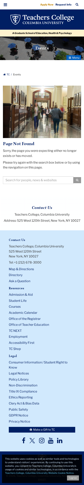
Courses (15, 306)
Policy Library (19, 379)
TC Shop (15, 349)
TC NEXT (15, 331)
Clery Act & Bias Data (24, 403)
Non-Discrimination (23, 385)
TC (8, 74)
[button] (5, 4)
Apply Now (47, 4)
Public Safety (18, 409)
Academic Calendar (23, 313)
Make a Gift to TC (44, 429)
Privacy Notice (19, 421)
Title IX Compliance (23, 391)
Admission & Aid (21, 294)
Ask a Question (19, 281)
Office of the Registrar (25, 319)
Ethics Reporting (21, 397)
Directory (15, 275)
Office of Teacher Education (29, 325)
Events (42, 48)
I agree (73, 477)
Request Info (63, 4)
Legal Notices (19, 373)
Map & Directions (21, 269)
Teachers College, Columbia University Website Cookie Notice (39, 472)
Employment (18, 337)
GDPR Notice (18, 415)
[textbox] (38, 180)
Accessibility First (21, 343)
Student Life (18, 301)
